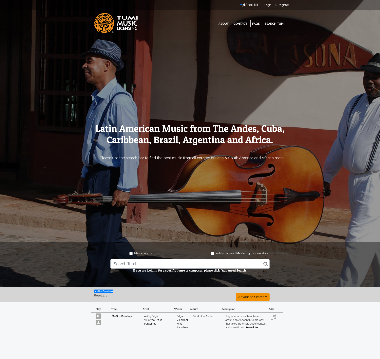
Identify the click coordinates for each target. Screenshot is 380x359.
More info (252, 327)
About (223, 24)
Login (268, 5)
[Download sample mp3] (100, 321)
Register (283, 5)
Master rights (143, 253)
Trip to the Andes (203, 316)
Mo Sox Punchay (122, 316)
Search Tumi (274, 24)
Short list (251, 5)
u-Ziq (148, 316)
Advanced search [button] (251, 297)
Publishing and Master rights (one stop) (242, 253)
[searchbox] (189, 264)
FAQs (256, 24)
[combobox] (189, 264)
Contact (240, 24)
